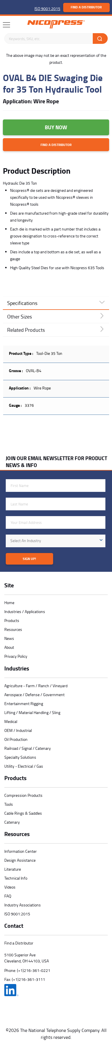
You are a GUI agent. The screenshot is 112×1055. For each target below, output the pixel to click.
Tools (8, 804)
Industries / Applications (24, 611)
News (9, 638)
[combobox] (55, 541)
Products (11, 620)
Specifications (22, 302)
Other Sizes (19, 316)
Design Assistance (20, 860)
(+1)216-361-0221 (33, 970)
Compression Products (23, 795)
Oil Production (16, 739)
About (9, 647)
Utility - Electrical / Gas (23, 766)
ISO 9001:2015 (47, 8)
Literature (12, 869)
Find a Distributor (86, 7)
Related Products (26, 329)
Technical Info (15, 878)
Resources (13, 629)
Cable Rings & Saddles (23, 813)
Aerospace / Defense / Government (34, 694)
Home (9, 602)
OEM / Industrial (18, 730)
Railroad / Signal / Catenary (27, 748)
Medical (10, 721)
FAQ (7, 896)
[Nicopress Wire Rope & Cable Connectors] (56, 24)
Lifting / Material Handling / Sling (32, 712)
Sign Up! (29, 558)
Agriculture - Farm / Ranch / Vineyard (35, 685)
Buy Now (56, 127)
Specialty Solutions (20, 757)
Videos (10, 887)
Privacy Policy (15, 656)
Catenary (12, 822)
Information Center (20, 851)
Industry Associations (22, 905)
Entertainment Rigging (23, 703)
